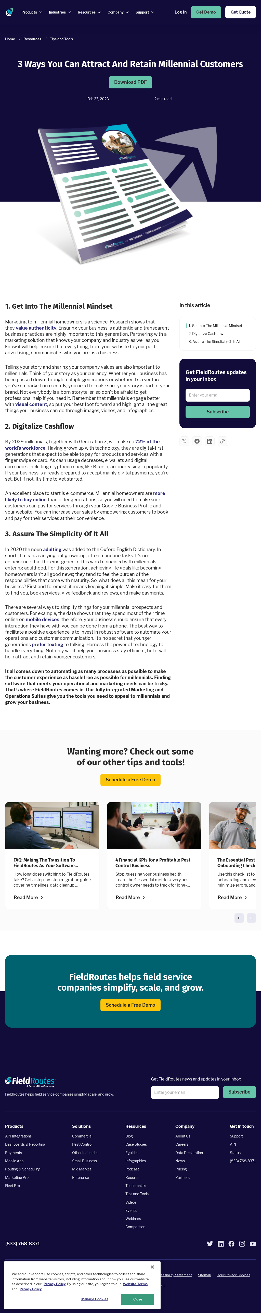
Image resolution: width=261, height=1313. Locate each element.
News (180, 1161)
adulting (52, 549)
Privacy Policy (55, 1284)
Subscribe (218, 411)
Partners (182, 1177)
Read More (26, 897)
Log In (181, 12)
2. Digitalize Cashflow (206, 333)
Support (236, 1136)
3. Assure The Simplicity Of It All (214, 341)
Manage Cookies (94, 1299)
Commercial (82, 1136)
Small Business (84, 1161)
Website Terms (135, 1284)
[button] (218, 411)
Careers (181, 1144)
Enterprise (80, 1177)
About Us (182, 1136)
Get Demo (206, 12)
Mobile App (14, 1161)
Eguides (131, 1153)
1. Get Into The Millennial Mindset (215, 325)
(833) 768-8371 (243, 1161)
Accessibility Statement (173, 1275)
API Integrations (18, 1136)
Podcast (132, 1169)
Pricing (181, 1169)
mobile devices (42, 619)
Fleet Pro (12, 1185)
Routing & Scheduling (22, 1169)
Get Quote (241, 12)
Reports (131, 1177)
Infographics (135, 1161)
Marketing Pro (17, 1177)
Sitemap (204, 1275)
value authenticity (36, 327)
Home (10, 39)
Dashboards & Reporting (25, 1144)
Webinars (133, 1218)
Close (137, 1299)
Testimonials (135, 1185)
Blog (129, 1136)
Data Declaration (189, 1153)
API (233, 1144)
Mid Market (81, 1169)
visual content (31, 404)
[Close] (152, 1267)
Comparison (135, 1227)
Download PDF (130, 82)
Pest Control (82, 1144)
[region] (82, 1285)
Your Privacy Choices (233, 1275)
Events (131, 1210)
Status (235, 1153)
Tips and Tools (137, 1194)
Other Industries (85, 1153)
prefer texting (47, 644)
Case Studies (136, 1144)
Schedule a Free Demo (130, 779)
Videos (131, 1202)
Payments (13, 1153)
